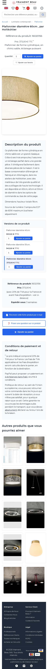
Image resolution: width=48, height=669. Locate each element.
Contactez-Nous (10, 615)
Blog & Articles (10, 618)
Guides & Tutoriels (32, 621)
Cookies (28, 642)
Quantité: (9, 56)
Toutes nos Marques (12, 638)
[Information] (41, 8)
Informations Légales (33, 632)
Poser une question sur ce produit (24, 323)
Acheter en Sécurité (12, 642)
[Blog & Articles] (34, 8)
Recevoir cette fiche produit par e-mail (24, 315)
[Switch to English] (6, 8)
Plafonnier (38, 22)
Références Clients (11, 635)
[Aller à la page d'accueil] (24, 3)
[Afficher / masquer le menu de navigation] (4, 4)
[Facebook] (16, 666)
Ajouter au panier (34, 56)
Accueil (5, 22)
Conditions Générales (34, 635)
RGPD (27, 638)
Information (30, 617)
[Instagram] (24, 666)
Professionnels (10, 632)
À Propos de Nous (11, 611)
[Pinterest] (31, 666)
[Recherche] (43, 15)
